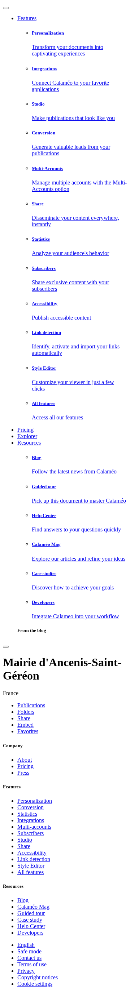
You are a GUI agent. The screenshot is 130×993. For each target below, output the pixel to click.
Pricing (25, 430)
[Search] (6, 647)
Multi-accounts (34, 827)
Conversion (30, 807)
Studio (24, 840)
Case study (29, 920)
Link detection (33, 859)
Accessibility (32, 853)
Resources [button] (29, 443)
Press (23, 773)
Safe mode (29, 951)
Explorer (27, 436)
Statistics (27, 814)
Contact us (29, 958)
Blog (23, 900)
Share (23, 846)
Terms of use (32, 964)
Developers (30, 933)
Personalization (34, 801)
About (24, 760)
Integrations (30, 820)
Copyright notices (37, 977)
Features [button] (26, 18)
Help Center (31, 926)
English (26, 945)
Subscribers (30, 833)
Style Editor (30, 866)
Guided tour (31, 913)
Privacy (26, 971)
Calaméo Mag (33, 907)
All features (30, 872)
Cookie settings (34, 984)
